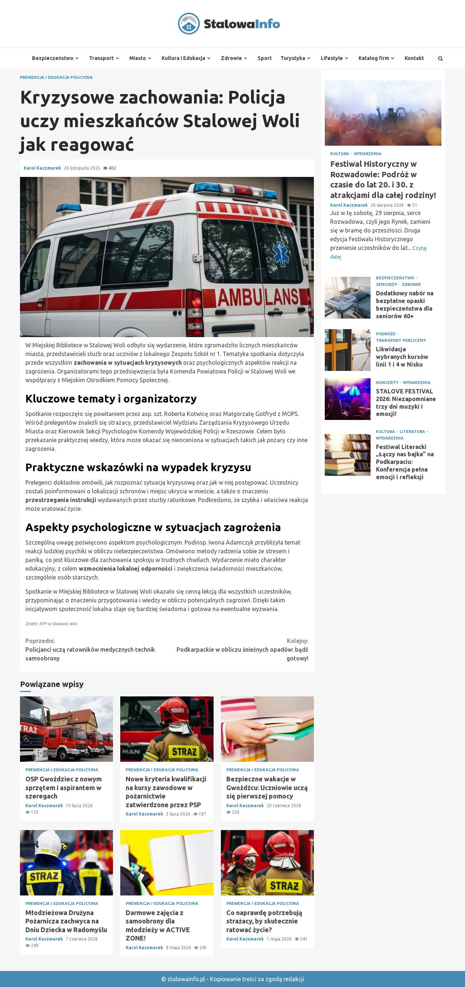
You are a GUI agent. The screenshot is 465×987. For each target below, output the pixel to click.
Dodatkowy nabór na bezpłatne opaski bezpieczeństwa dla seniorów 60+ (348, 298)
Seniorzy (387, 285)
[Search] (440, 58)
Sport (265, 58)
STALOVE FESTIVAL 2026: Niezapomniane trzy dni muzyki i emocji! (348, 399)
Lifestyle (332, 58)
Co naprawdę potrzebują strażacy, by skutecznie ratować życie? (267, 862)
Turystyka (292, 58)
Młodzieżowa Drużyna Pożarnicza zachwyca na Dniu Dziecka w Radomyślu (66, 862)
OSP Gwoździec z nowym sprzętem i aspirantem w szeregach (66, 729)
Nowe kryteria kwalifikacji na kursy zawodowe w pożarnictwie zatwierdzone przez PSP (166, 729)
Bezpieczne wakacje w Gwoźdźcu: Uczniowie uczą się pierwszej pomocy (267, 729)
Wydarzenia (367, 154)
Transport (101, 58)
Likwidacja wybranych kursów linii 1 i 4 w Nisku (348, 350)
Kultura (340, 154)
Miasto (137, 58)
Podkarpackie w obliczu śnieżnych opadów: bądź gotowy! (242, 650)
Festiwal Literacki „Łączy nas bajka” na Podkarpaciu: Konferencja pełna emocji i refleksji (348, 455)
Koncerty (387, 383)
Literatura (413, 432)
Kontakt (414, 58)
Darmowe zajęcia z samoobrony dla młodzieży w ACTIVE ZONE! (166, 862)
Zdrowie (231, 58)
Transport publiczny (401, 341)
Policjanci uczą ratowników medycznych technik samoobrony (90, 650)
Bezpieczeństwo (52, 58)
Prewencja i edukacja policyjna (56, 78)
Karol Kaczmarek (43, 168)
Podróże (386, 334)
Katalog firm (374, 58)
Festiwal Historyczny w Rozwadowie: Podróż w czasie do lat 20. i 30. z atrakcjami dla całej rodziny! (383, 113)
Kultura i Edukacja (183, 58)
